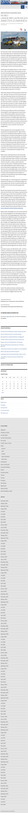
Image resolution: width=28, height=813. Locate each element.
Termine (3, 477)
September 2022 (4, 570)
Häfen (2, 445)
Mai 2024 (3, 516)
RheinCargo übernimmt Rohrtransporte (10, 351)
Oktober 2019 (4, 663)
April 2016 (3, 775)
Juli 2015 (3, 799)
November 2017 (4, 724)
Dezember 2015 (4, 785)
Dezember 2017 (4, 722)
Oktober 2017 (4, 727)
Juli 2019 (3, 671)
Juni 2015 (3, 801)
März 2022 (3, 586)
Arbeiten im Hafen (5, 12)
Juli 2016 (3, 767)
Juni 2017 (3, 737)
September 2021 (4, 602)
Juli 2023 (3, 543)
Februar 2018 (4, 716)
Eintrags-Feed (4, 407)
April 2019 (3, 679)
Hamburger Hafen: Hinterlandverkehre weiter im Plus (13, 354)
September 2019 (4, 666)
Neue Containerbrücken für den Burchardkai (11, 334)
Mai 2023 (3, 548)
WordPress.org (4, 413)
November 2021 (4, 596)
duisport (3, 448)
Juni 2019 (3, 674)
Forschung (3, 440)
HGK (2, 451)
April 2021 (3, 615)
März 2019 (3, 682)
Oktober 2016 (4, 759)
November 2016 (4, 756)
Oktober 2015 (4, 791)
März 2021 (3, 618)
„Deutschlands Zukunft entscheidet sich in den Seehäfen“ (14, 348)
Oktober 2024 (4, 503)
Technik (2, 475)
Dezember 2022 (4, 562)
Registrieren (3, 402)
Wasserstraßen (4, 488)
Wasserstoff (3, 485)
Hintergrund (4, 461)
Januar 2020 (3, 655)
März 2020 (3, 650)
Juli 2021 (3, 607)
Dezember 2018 (4, 690)
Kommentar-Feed (5, 410)
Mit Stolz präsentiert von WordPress (8, 811)
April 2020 (3, 647)
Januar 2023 (3, 559)
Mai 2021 (3, 612)
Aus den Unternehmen (6, 437)
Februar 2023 (4, 556)
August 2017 (4, 732)
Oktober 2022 (4, 567)
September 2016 (4, 761)
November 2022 (4, 564)
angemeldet (9, 316)
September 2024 (4, 506)
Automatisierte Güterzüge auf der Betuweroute (12, 305)
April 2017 (3, 743)
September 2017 (4, 730)
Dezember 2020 (4, 626)
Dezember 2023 (4, 530)
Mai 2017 (3, 740)
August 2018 (4, 700)
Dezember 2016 (4, 753)
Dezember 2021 (4, 594)
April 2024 (3, 519)
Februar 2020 (4, 652)
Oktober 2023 (4, 535)
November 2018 (4, 692)
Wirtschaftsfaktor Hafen (6, 491)
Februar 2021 (4, 620)
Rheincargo (4, 459)
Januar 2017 (3, 751)
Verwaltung (3, 483)
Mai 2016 (3, 772)
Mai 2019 (3, 676)
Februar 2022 (4, 588)
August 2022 (4, 572)
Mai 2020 (3, 644)
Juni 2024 (3, 514)
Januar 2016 (3, 783)
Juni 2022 (3, 578)
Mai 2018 (3, 708)
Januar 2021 (3, 623)
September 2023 (4, 538)
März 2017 (3, 745)
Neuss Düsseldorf (5, 456)
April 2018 (3, 711)
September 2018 (4, 698)
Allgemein (3, 429)
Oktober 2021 (4, 599)
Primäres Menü (26, 7)
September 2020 (4, 634)
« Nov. (2, 392)
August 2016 (4, 764)
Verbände (3, 480)
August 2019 (4, 668)
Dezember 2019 (4, 658)
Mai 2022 (3, 580)
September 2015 (4, 793)
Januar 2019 (3, 687)
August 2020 (4, 636)
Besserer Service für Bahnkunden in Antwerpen (12, 342)
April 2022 (3, 583)
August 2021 (4, 604)
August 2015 (4, 796)
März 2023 (3, 554)
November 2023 (4, 532)
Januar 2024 (3, 527)
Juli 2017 (3, 735)
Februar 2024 (4, 524)
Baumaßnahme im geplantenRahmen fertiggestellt (12, 336)
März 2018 (3, 714)
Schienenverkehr (5, 472)
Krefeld (3, 453)
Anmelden (3, 405)
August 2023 (4, 540)
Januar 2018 (3, 719)
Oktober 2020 (4, 631)
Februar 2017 (4, 748)
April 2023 (3, 551)
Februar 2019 (4, 684)
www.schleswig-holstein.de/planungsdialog (12, 208)
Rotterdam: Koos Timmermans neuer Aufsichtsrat (12, 300)
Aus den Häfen (13, 12)
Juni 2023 (3, 546)
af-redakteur (12, 23)
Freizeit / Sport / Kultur (6, 443)
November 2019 (4, 660)
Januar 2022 (3, 591)
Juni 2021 (3, 610)
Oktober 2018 (4, 695)
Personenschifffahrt (5, 467)
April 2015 (3, 804)
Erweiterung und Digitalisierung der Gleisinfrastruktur (13, 331)
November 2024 (4, 500)
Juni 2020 (3, 642)
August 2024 (4, 508)
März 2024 (3, 522)
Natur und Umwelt (5, 464)
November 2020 (4, 628)
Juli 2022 (3, 575)
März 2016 (3, 777)
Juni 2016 (3, 769)
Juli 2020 (3, 639)
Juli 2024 (3, 511)
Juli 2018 (3, 703)
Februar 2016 (4, 780)
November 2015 (4, 788)
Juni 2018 (3, 706)
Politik (19, 12)
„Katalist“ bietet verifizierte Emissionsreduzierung (12, 339)
